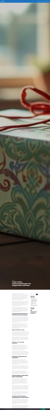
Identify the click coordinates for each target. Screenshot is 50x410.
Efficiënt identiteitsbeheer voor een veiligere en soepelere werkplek (34, 302)
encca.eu (2, 1)
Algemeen (45, 1)
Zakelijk (42, 1)
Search (31, 293)
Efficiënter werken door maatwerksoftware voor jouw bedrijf (34, 304)
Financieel (39, 1)
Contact (48, 1)
